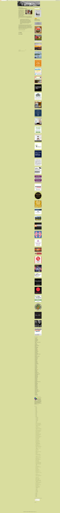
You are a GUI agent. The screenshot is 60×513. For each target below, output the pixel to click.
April (36, 489)
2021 (35, 411)
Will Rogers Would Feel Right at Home (38, 464)
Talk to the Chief (37, 468)
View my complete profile (37, 404)
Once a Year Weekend (37, 461)
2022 (35, 410)
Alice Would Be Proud (37, 435)
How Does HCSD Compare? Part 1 (38, 436)
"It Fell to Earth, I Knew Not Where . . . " (38, 472)
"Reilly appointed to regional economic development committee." (25, 28)
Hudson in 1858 (37, 467)
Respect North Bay (37, 460)
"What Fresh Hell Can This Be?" (38, 457)
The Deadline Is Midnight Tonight (38, 482)
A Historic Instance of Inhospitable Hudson (38, 428)
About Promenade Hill (37, 440)
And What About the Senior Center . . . (38, 475)
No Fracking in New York (38, 427)
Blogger (36, 511)
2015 (35, 416)
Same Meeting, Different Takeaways (38, 487)
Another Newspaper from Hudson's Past (38, 446)
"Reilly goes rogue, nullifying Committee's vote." (25, 17)
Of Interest (36, 465)
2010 (35, 496)
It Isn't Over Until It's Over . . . (38, 474)
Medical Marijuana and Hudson (38, 484)
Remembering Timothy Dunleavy (38, 451)
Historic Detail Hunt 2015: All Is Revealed (38, 481)
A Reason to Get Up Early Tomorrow (38, 425)
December (36, 417)
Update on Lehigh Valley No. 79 (38, 430)
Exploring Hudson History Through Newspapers (38, 443)
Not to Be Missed (37, 485)
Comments (36, 500)
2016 (35, 415)
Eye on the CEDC (37, 439)
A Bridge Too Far (37, 477)
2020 (35, 412)
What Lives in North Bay (38, 478)
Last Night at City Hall (37, 469)
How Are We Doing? (37, 438)
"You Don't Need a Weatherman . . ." (38, 455)
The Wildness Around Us (38, 432)
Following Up (37, 452)
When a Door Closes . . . (38, 458)
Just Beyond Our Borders (38, 486)
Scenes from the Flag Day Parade (38, 462)
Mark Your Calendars (37, 479)
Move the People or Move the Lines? (38, 456)
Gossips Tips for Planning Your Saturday (38, 448)
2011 (35, 495)
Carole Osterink (40, 397)
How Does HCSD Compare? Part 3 (38, 424)
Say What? (36, 453)
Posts (35, 499)
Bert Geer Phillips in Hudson (38, 445)
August (36, 420)
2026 (35, 407)
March (36, 490)
